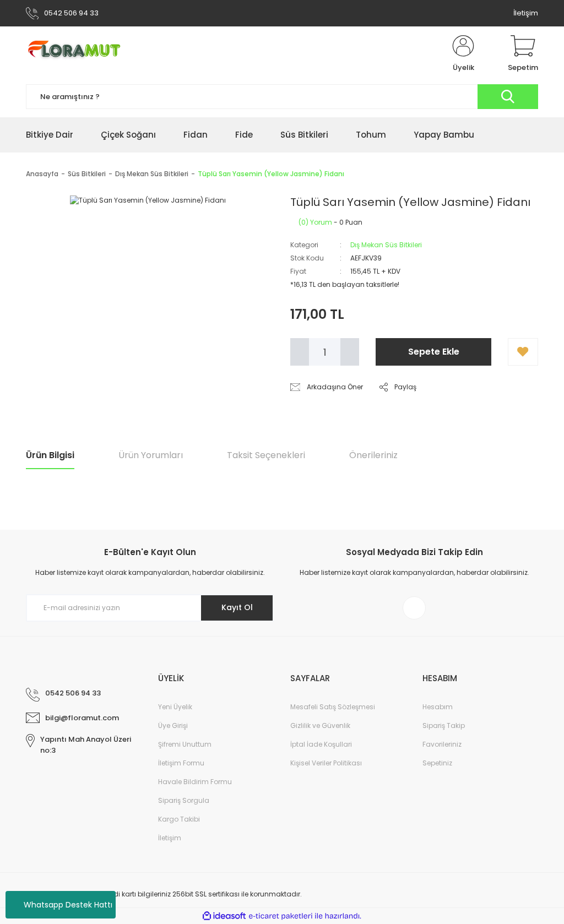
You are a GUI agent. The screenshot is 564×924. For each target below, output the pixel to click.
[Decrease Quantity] (299, 352)
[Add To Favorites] (523, 352)
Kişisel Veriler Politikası (326, 763)
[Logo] (79, 54)
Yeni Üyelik (175, 706)
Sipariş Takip (443, 725)
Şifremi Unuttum (185, 744)
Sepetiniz (437, 763)
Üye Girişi (173, 725)
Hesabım (437, 706)
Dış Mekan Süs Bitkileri (386, 244)
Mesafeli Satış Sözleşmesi (332, 706)
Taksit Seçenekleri (266, 455)
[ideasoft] (224, 916)
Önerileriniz (373, 455)
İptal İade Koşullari (321, 744)
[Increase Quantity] (349, 352)
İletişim (525, 13)
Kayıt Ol (237, 607)
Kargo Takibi (179, 819)
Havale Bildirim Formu (195, 781)
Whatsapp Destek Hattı (68, 904)
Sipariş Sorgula (183, 800)
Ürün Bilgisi (50, 455)
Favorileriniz (442, 744)
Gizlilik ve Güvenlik (320, 725)
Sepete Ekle (433, 351)
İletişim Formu (181, 763)
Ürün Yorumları (150, 455)
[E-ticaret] (280, 916)
